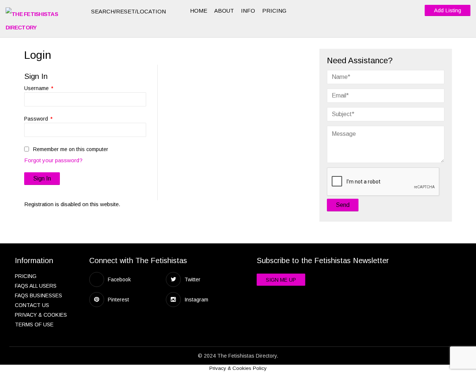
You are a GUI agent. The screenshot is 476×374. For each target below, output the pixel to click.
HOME (198, 10)
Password (38, 119)
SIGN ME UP (281, 280)
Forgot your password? (53, 160)
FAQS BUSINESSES (38, 295)
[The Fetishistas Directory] (43, 20)
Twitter (192, 279)
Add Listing (447, 10)
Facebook (119, 279)
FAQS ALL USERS (36, 286)
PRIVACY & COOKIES (41, 315)
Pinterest (118, 300)
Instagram (196, 300)
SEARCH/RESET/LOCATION (129, 11)
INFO (248, 10)
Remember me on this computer (70, 149)
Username (38, 88)
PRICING (274, 10)
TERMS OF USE (34, 324)
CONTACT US (32, 305)
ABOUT (224, 10)
